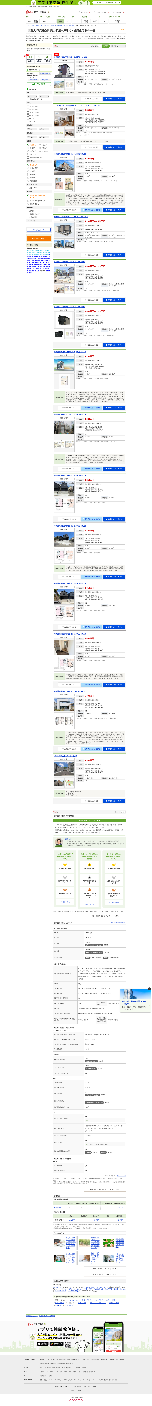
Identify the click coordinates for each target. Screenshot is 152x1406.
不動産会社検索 (114, 1303)
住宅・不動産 (82, 1303)
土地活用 (49, 1376)
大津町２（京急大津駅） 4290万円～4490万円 (71, 217)
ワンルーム (33, 121)
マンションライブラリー (98, 1303)
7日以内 (32, 178)
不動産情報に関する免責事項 (47, 1316)
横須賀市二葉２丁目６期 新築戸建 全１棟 (70, 57)
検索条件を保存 (39, 60)
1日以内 (32, 171)
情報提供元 (104, 1359)
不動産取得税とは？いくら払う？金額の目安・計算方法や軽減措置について (95, 1243)
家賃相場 (58, 1305)
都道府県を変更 (45, 73)
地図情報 (114, 1380)
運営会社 (93, 1386)
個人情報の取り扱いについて (48, 1364)
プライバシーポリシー (61, 1386)
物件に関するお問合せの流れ (91, 1359)
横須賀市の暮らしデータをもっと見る (105, 1189)
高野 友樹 (68, 839)
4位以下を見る (65, 902)
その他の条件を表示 (38, 230)
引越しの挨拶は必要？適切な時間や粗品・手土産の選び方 (120, 1258)
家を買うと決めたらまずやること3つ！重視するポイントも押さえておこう (71, 1243)
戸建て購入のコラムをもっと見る (105, 1268)
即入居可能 (108, 1289)
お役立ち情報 (28, 1379)
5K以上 (31, 118)
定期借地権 (33, 217)
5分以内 (32, 148)
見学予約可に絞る (30, 58)
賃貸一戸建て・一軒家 (58, 1368)
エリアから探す (40, 84)
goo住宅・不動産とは (46, 1359)
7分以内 (44, 148)
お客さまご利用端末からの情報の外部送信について (67, 1359)
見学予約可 (33, 188)
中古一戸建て (98, 1300)
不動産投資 (85, 1372)
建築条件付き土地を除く (38, 200)
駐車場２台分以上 (120, 1289)
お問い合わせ (77, 1386)
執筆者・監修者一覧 (105, 1380)
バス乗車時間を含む (35, 157)
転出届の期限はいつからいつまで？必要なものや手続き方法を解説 (70, 1258)
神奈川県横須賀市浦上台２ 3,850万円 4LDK (70, 475)
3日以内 (32, 174)
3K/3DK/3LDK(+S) (60, 1291)
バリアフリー (63, 1289)
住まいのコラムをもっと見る (105, 1274)
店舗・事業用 (59, 1303)
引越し (45, 1380)
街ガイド (85, 1380)
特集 (41, 1380)
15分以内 (45, 151)
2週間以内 (33, 181)
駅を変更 (45, 80)
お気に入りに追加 (92, 99)
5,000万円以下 (102, 1287)
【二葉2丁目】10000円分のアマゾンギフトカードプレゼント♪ (77, 105)
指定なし (33, 145)
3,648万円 (120, 1220)
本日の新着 (34, 168)
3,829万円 (119, 1207)
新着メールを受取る (47, 60)
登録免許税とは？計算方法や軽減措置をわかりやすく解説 (120, 1243)
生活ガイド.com (121, 1176)
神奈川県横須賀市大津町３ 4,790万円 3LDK (70, 352)
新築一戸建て (86, 1300)
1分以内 (44, 145)
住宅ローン (92, 1372)
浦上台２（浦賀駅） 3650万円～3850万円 (69, 262)
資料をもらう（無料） (115, 99)
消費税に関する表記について (65, 1364)
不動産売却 (43, 1376)
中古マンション (74, 1300)
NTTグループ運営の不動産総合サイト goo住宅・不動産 (42, 6)
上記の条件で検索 (37, 238)
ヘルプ (70, 1386)
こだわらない (34, 165)
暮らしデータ (68, 1305)
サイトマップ (86, 1386)
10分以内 (33, 151)
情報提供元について (32, 1316)
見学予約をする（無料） (93, 210)
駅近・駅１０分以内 (76, 1289)
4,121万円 (71, 1220)
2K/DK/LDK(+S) (34, 109)
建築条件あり (34, 204)
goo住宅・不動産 (29, 1359)
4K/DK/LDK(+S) (34, 115)
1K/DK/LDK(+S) (34, 106)
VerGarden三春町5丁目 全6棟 (65, 756)
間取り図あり (57, 1287)
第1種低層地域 (98, 1289)
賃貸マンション (70, 1368)
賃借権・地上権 (34, 214)
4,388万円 (96, 1220)
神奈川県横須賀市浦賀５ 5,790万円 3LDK (69, 691)
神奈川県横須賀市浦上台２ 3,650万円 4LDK (70, 583)
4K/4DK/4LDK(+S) (74, 1291)
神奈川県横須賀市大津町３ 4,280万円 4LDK (70, 414)
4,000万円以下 (91, 1287)
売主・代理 (88, 1289)
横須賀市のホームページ (118, 922)
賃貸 (113, 1300)
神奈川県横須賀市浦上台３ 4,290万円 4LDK (70, 154)
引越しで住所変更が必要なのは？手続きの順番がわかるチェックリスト (95, 1258)
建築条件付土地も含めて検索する (39, 196)
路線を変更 (33, 80)
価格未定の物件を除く (36, 99)
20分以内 (33, 154)
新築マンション (44, 1372)
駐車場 (78, 1368)
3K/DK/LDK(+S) (34, 112)
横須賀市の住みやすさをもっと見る (105, 916)
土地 (107, 1300)
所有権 (31, 211)
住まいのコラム (93, 1380)
